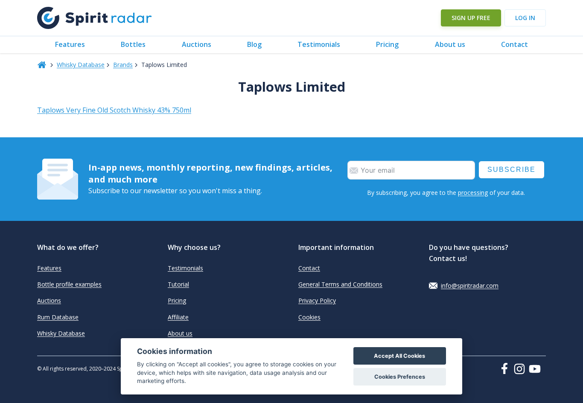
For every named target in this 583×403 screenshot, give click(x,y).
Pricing (387, 44)
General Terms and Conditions (340, 284)
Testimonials (318, 44)
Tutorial (178, 284)
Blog (254, 44)
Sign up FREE (471, 18)
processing (473, 192)
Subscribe (511, 169)
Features (70, 44)
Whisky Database (81, 65)
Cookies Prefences (399, 377)
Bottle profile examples (69, 284)
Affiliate (178, 317)
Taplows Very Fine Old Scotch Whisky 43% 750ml (114, 110)
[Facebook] (506, 368)
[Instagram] (521, 369)
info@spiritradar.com (469, 285)
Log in (525, 18)
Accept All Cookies (399, 356)
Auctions (196, 44)
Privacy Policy (317, 300)
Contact (514, 44)
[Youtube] (537, 369)
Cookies (309, 317)
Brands (123, 65)
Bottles (133, 44)
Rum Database (58, 317)
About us (450, 44)
